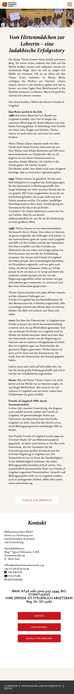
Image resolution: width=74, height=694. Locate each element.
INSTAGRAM (15, 579)
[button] (6, 688)
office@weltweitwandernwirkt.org (24, 565)
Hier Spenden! (39, 627)
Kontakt (39, 616)
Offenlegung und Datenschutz (41, 686)
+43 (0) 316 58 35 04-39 (16, 568)
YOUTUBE (14, 576)
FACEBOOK (14, 572)
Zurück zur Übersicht (37, 500)
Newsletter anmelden (39, 638)
